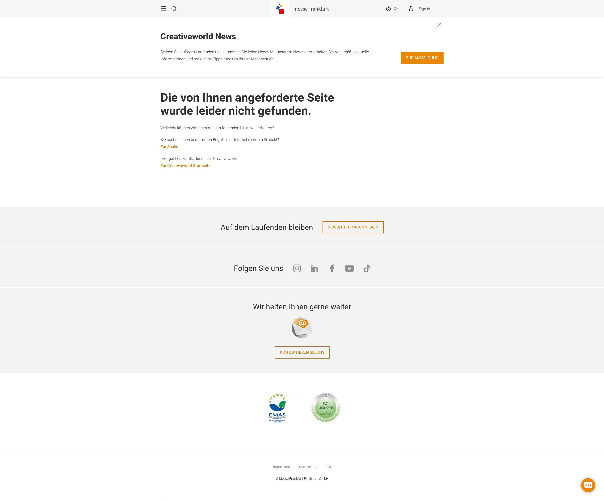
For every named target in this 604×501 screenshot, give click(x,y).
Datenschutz (307, 467)
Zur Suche (169, 147)
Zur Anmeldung (422, 58)
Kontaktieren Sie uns (302, 352)
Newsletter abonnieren (353, 227)
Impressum (281, 467)
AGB (327, 467)
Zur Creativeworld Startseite (185, 165)
